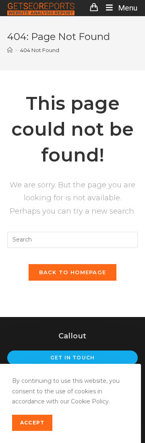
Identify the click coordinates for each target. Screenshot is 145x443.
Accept (32, 423)
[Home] (9, 50)
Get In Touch (72, 358)
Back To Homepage (72, 272)
